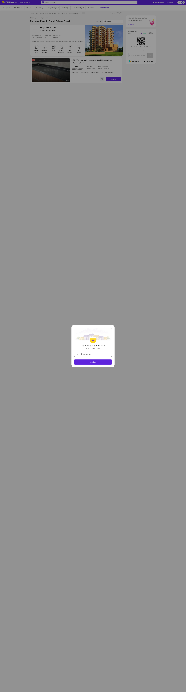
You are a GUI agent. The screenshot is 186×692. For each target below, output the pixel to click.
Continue (93, 362)
